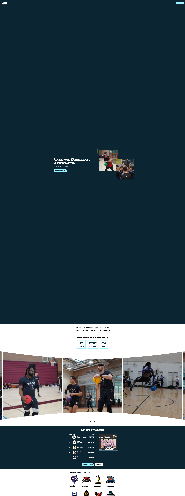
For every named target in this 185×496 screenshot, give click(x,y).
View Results (99, 464)
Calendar (157, 3)
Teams (167, 3)
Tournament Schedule (60, 170)
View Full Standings (88, 464)
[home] (4, 3)
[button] (162, 3)
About (153, 3)
